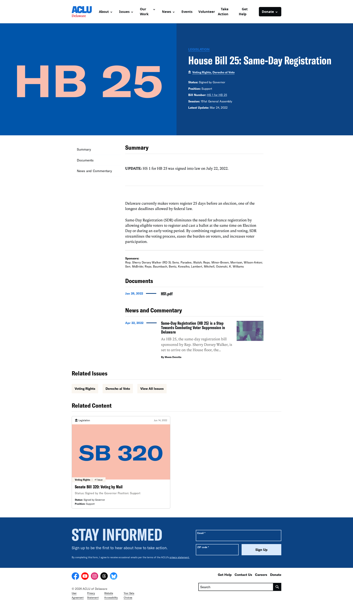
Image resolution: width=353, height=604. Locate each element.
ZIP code (203, 547)
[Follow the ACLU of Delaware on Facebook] (75, 576)
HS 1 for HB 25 (217, 95)
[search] (277, 587)
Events (186, 11)
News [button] (166, 11)
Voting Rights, (202, 72)
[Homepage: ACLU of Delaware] (84, 11)
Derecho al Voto (224, 72)
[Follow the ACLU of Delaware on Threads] (104, 576)
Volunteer (206, 11)
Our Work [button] (144, 11)
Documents (85, 160)
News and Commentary (94, 171)
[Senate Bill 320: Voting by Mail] (121, 462)
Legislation (199, 49)
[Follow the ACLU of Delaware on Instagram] (94, 576)
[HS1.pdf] (194, 294)
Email (201, 532)
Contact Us (243, 575)
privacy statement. (180, 557)
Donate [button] (268, 11)
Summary (84, 149)
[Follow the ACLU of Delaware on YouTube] (85, 576)
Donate (275, 575)
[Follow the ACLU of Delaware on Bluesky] (113, 576)
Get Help (243, 11)
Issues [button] (124, 11)
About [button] (104, 11)
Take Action (223, 11)
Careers (261, 575)
